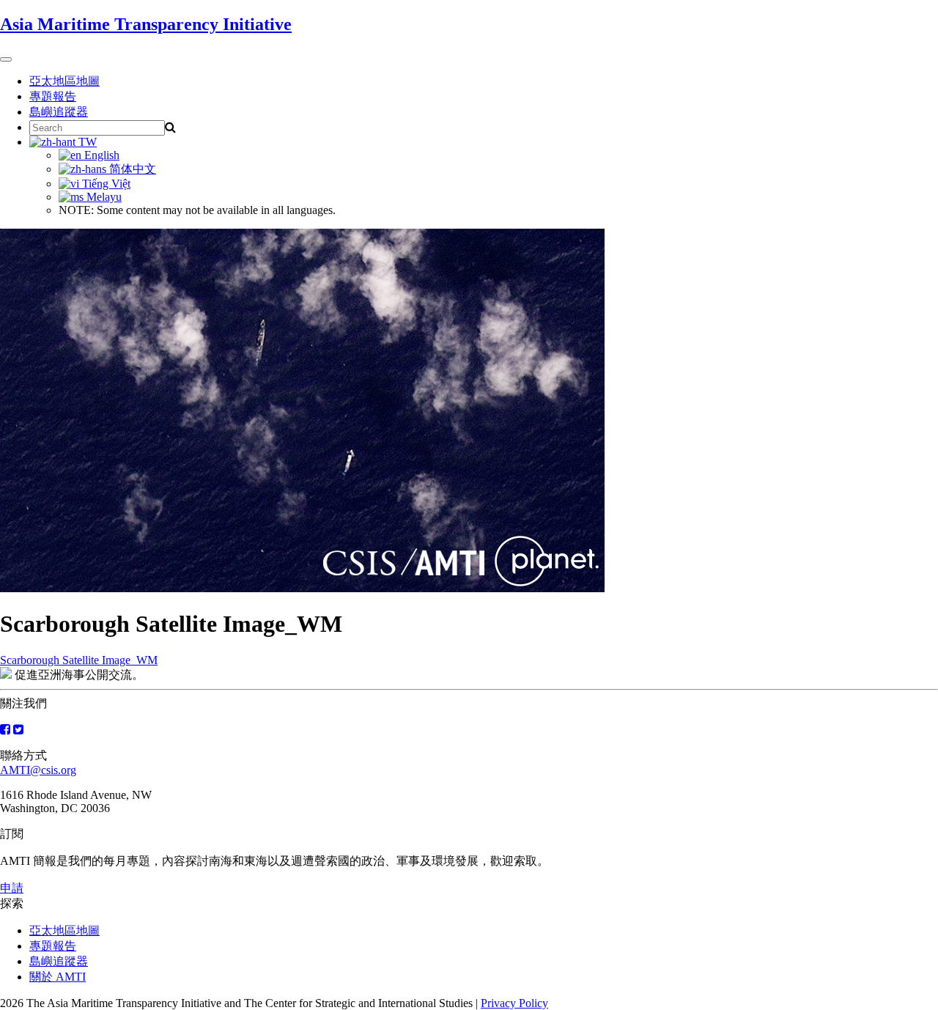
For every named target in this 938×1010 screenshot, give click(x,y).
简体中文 (131, 169)
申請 (11, 888)
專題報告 (52, 96)
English (100, 155)
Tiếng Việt (104, 183)
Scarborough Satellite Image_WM (79, 660)
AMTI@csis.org (38, 770)
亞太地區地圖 (64, 81)
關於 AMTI (57, 976)
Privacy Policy (514, 1003)
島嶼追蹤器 (58, 112)
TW (86, 142)
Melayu (103, 197)
